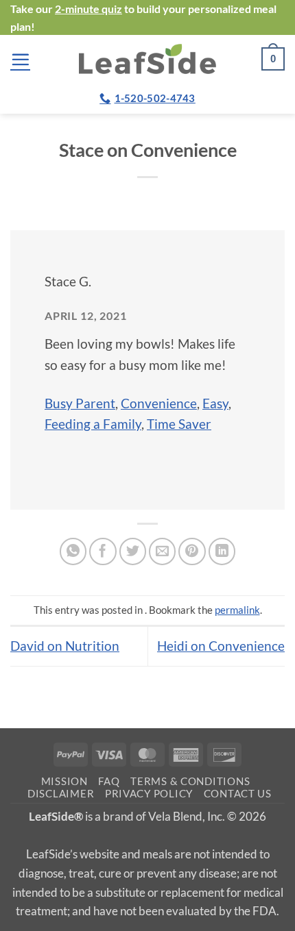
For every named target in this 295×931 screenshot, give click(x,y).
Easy (215, 403)
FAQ (108, 781)
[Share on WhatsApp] (73, 551)
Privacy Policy (149, 793)
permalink (237, 610)
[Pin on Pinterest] (192, 551)
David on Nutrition (64, 646)
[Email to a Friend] (162, 551)
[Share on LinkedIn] (222, 551)
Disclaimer (60, 793)
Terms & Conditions (190, 781)
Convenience (159, 403)
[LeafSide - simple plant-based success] (147, 58)
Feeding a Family (93, 424)
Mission (64, 781)
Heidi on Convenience (221, 646)
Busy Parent (80, 403)
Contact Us (238, 793)
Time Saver (179, 424)
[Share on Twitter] (133, 551)
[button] (20, 59)
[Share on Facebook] (103, 551)
